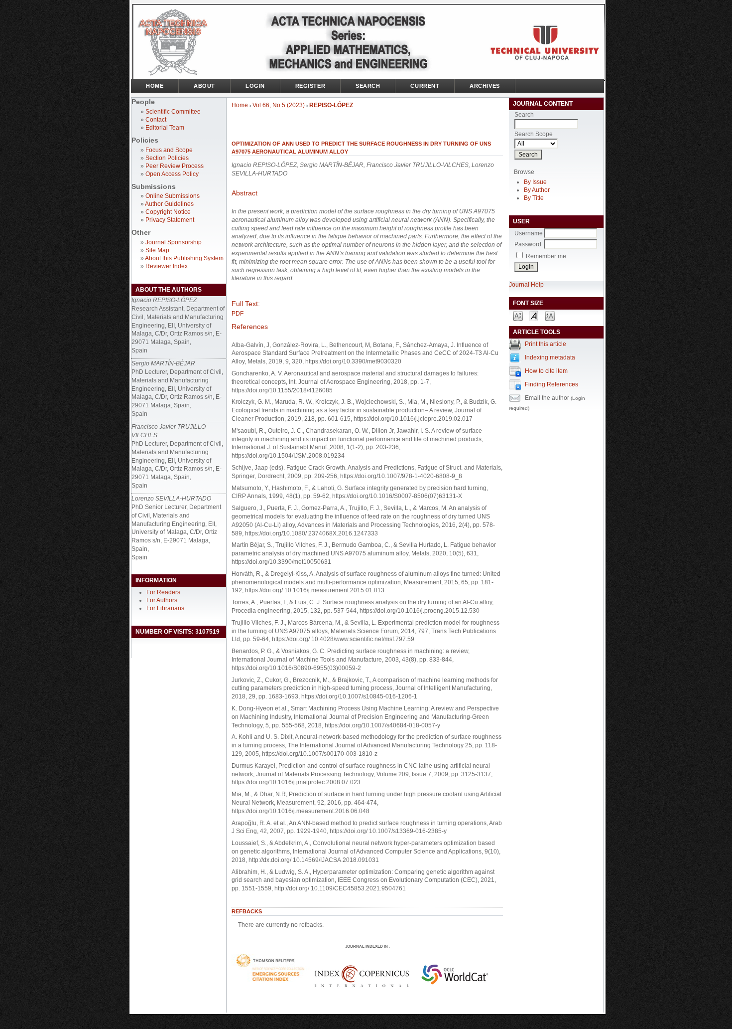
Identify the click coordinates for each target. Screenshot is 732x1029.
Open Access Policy (172, 174)
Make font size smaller (518, 315)
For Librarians (165, 608)
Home (154, 86)
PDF (238, 313)
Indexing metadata (550, 357)
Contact (155, 119)
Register (310, 86)
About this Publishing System (184, 258)
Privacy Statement (169, 219)
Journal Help (526, 284)
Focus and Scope (169, 150)
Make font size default (534, 315)
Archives (484, 86)
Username (528, 233)
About (204, 86)
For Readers (163, 592)
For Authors (161, 600)
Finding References (551, 384)
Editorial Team (164, 127)
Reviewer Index (166, 266)
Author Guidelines (169, 203)
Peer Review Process (174, 166)
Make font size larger (550, 315)
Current (424, 86)
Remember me (546, 256)
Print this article (545, 344)
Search (368, 86)
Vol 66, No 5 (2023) (278, 105)
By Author (537, 189)
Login (255, 86)
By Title (534, 197)
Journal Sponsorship (173, 242)
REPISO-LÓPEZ (331, 105)
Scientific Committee (173, 111)
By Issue (535, 181)
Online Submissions (172, 195)
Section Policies (167, 158)
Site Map (157, 250)
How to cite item (546, 370)
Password (527, 244)
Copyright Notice (168, 211)
